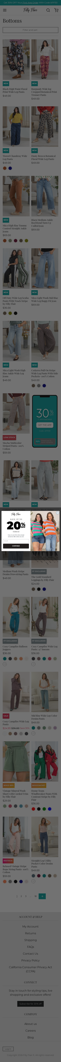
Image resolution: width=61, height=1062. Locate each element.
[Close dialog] (57, 512)
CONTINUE (16, 546)
